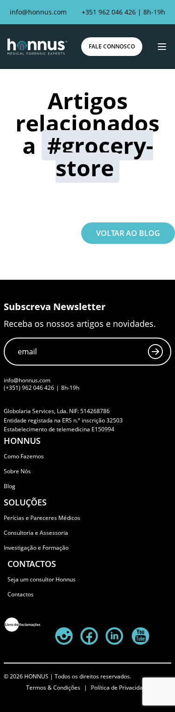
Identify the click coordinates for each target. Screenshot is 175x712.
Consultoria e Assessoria (36, 533)
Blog (9, 486)
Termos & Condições (53, 687)
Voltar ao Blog (128, 233)
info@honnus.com (38, 11)
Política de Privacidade (120, 687)
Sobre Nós (17, 471)
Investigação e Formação (36, 548)
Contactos (20, 594)
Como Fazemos (24, 456)
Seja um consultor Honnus (41, 579)
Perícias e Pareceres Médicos (42, 518)
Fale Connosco (112, 46)
